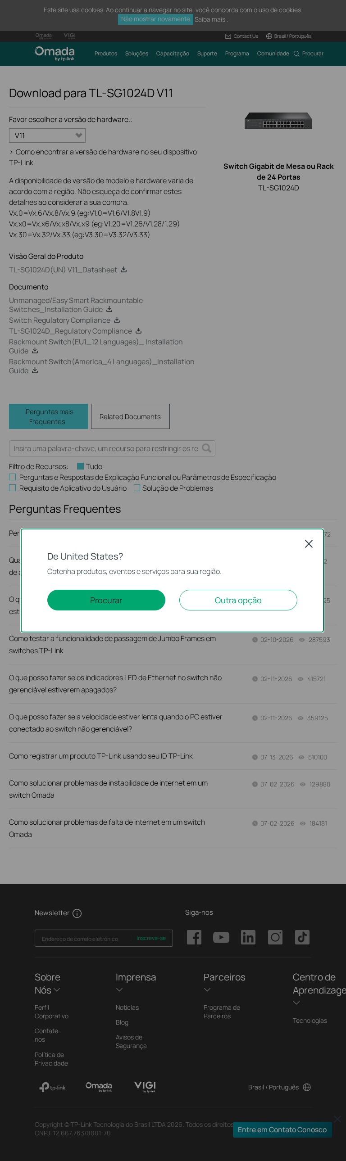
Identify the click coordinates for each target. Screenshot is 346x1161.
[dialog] (173, 580)
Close (309, 544)
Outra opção (238, 600)
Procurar (106, 600)
